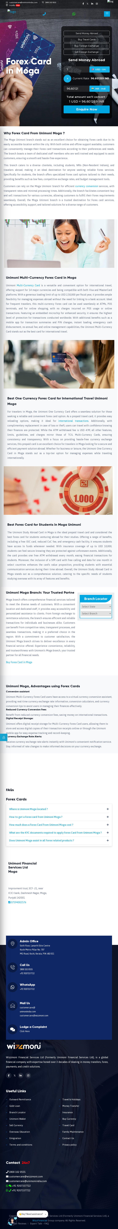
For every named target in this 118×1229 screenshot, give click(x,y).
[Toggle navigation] (107, 14)
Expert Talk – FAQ (39, 1223)
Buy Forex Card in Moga (19, 662)
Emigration (15, 1138)
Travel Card (68, 1125)
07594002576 (18, 902)
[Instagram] (97, 3)
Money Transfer (70, 1106)
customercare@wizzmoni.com (34, 1015)
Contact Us (68, 1138)
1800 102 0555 (50, 2)
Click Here (25, 1031)
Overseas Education (19, 1131)
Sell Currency (16, 1125)
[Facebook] (83, 3)
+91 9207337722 (27, 973)
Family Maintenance (73, 1131)
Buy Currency (69, 1119)
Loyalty (14, 5)
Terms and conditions (20, 1144)
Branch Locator (17, 1112)
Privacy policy (69, 1144)
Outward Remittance (20, 1099)
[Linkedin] (92, 3)
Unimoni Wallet (17, 1119)
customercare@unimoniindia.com (23, 2)
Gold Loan (14, 1106)
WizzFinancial (39, 1220)
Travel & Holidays (71, 1099)
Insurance (67, 1112)
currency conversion (87, 186)
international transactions (72, 420)
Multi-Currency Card (28, 285)
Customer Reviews (16, 1223)
